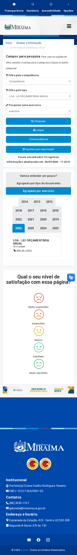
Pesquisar (40, 121)
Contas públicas (38, 139)
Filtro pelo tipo (17, 90)
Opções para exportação (39, 149)
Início (9, 42)
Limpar (39, 130)
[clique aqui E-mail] (29, 539)
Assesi (25, 550)
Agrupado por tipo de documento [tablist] (38, 183)
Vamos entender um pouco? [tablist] (38, 175)
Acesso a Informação (28, 42)
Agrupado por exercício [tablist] (38, 191)
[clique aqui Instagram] (48, 539)
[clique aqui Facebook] (38, 539)
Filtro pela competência (23, 75)
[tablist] (18, 228)
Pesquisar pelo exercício (24, 105)
